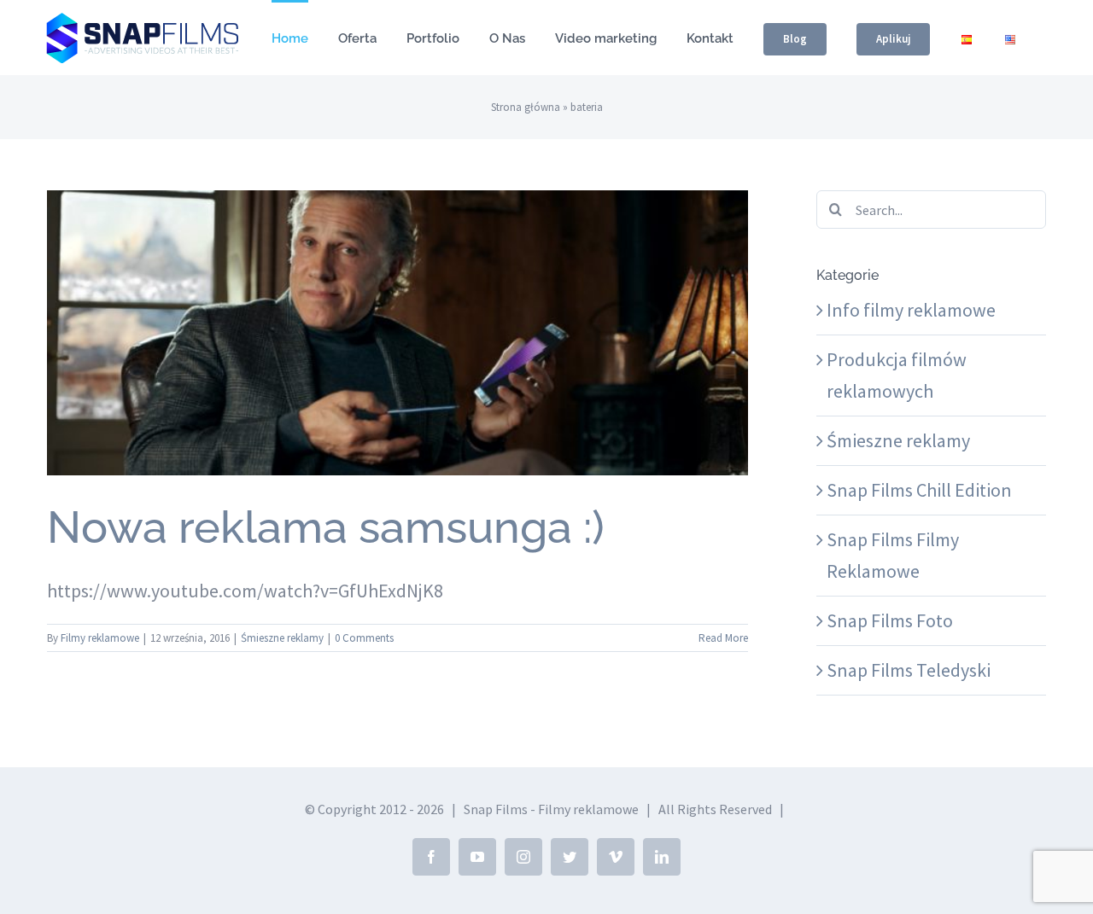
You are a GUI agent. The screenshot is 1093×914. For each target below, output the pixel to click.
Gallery (397, 302)
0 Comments (364, 638)
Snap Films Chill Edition (919, 490)
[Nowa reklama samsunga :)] (397, 332)
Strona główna (525, 107)
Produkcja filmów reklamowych (897, 375)
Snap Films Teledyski (909, 670)
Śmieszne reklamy (397, 369)
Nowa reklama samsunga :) (326, 527)
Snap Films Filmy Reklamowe (893, 555)
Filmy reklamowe (100, 638)
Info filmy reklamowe (911, 310)
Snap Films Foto (890, 620)
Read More (723, 638)
